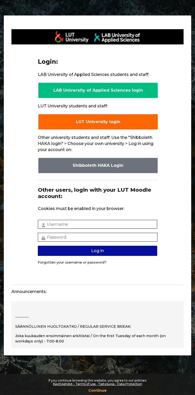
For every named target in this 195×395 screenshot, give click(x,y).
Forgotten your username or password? (72, 262)
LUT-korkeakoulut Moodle (97, 36)
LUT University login (98, 121)
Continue (97, 390)
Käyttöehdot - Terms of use (74, 384)
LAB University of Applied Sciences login (98, 90)
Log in (97, 250)
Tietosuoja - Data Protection (120, 384)
